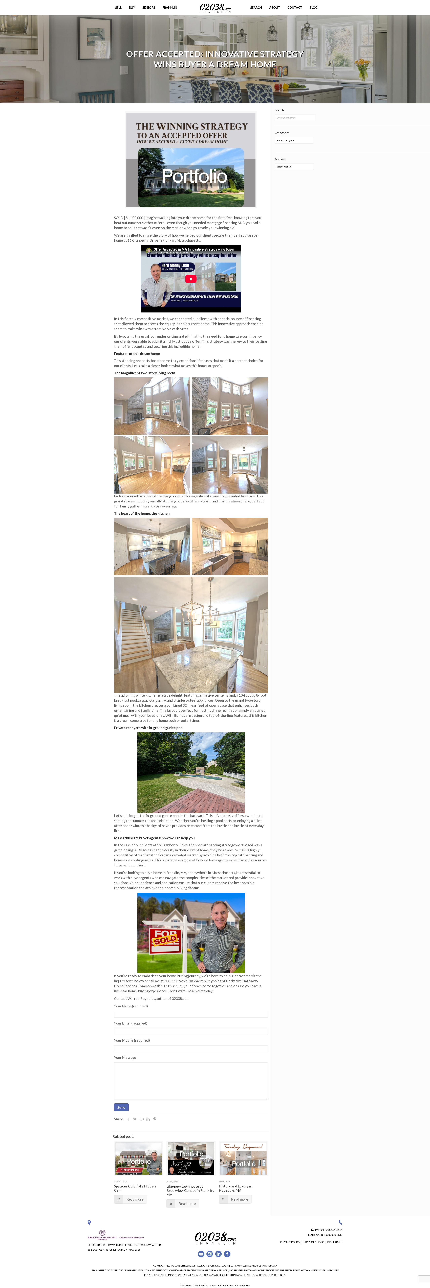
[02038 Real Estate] (215, 7)
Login (225, 1265)
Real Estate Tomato (265, 1265)
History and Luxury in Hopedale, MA (235, 1188)
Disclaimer (334, 1242)
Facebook (227, 1254)
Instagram (209, 1254)
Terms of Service (313, 1242)
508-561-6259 (333, 1230)
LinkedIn (218, 1254)
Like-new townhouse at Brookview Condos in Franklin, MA (190, 1190)
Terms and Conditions (221, 1285)
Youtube (201, 1254)
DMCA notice (200, 1285)
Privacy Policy (290, 1242)
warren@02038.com (328, 1234)
